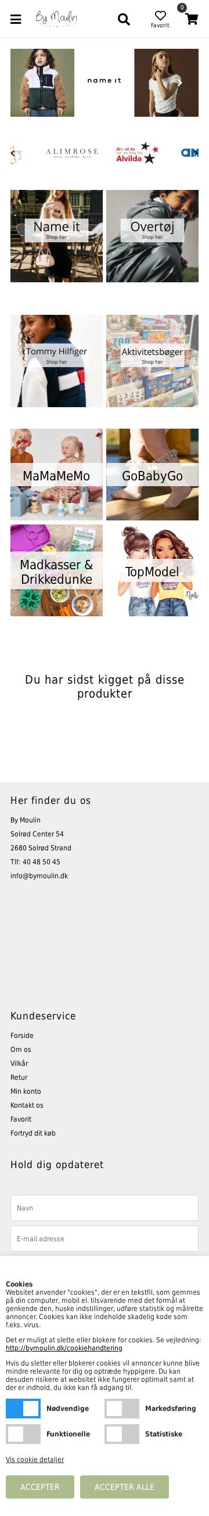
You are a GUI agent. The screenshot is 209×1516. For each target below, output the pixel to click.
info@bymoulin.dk (39, 876)
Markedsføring (122, 1408)
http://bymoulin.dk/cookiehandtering (64, 1348)
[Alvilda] (137, 153)
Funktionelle (23, 1434)
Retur (18, 1077)
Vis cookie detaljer (35, 1460)
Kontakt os (27, 1105)
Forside (22, 1036)
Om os (20, 1050)
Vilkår (19, 1063)
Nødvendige (23, 1408)
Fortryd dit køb (33, 1133)
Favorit (20, 1119)
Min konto (25, 1091)
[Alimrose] (72, 153)
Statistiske (122, 1434)
